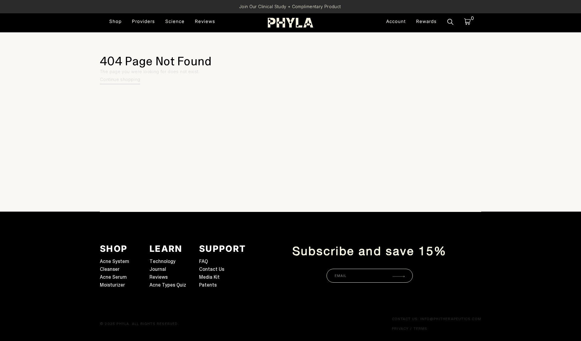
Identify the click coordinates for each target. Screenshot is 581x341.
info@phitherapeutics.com (450, 319)
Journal (157, 269)
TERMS (421, 328)
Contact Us (211, 269)
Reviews (205, 21)
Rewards (426, 21)
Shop (115, 21)
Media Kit (209, 277)
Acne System (114, 261)
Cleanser (110, 269)
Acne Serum (113, 277)
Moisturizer (112, 285)
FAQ (203, 261)
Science (175, 21)
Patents (208, 285)
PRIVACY (400, 328)
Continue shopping (120, 79)
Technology (162, 261)
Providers (143, 21)
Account (396, 21)
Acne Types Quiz (167, 285)
